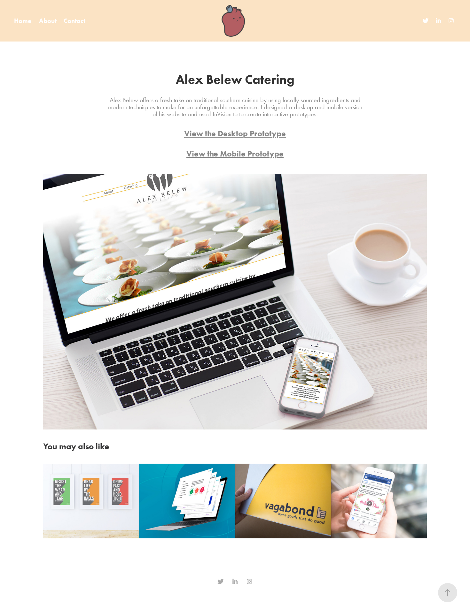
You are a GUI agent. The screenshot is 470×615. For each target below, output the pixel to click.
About (48, 21)
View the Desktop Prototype (235, 134)
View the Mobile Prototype (235, 154)
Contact (74, 21)
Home (22, 21)
